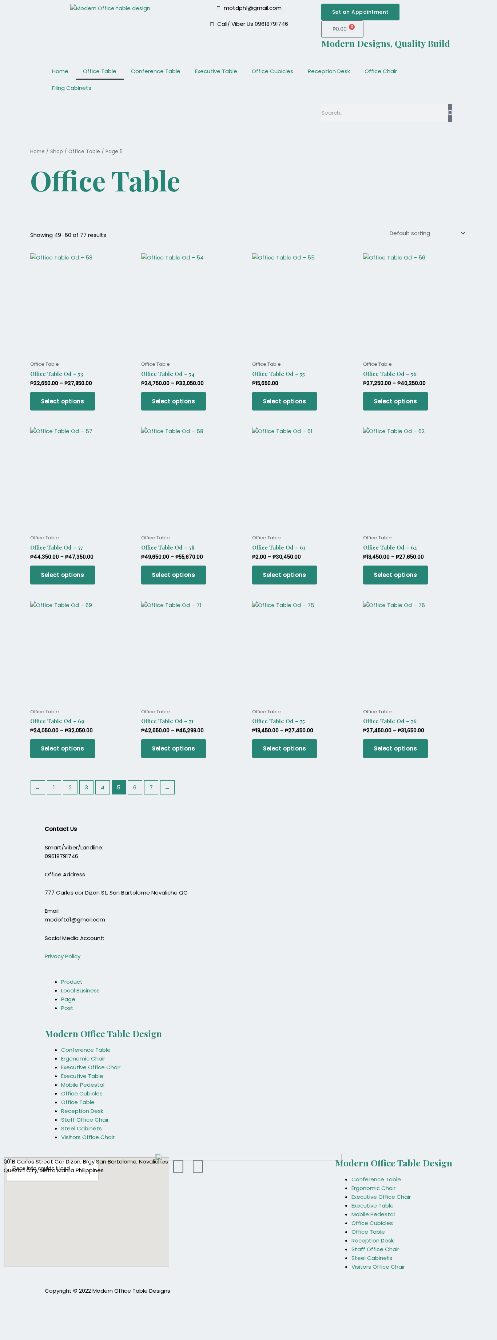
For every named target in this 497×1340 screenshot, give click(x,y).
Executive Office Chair (90, 1067)
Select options (62, 401)
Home (60, 71)
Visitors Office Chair (88, 1137)
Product (72, 982)
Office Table (99, 71)
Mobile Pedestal (82, 1085)
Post (67, 1008)
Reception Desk (329, 71)
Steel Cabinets (81, 1128)
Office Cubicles (272, 71)
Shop (56, 151)
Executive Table (216, 71)
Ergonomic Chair (83, 1058)
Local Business (80, 990)
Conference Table (155, 71)
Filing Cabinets (71, 88)
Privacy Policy (62, 956)
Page (68, 999)
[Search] (450, 113)
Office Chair (381, 71)
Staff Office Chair (85, 1119)
